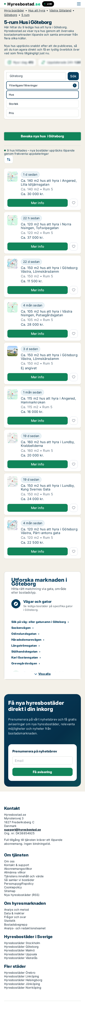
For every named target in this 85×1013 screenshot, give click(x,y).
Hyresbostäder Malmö (19, 950)
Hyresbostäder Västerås (20, 958)
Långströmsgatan (24, 645)
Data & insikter (14, 913)
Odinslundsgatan (24, 633)
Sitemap (9, 891)
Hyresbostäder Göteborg (21, 946)
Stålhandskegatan (24, 651)
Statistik (9, 920)
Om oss (9, 861)
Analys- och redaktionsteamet (25, 928)
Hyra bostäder (14, 10)
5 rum (25, 15)
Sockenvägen (21, 627)
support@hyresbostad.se (22, 829)
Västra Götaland (60, 10)
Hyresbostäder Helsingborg (23, 980)
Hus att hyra (36, 10)
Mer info (37, 203)
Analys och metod (16, 909)
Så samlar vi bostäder (19, 880)
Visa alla (44, 673)
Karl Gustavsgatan (24, 657)
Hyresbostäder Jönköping (22, 984)
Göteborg (10, 15)
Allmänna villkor (15, 872)
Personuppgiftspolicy (19, 883)
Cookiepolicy (13, 887)
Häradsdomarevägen (26, 639)
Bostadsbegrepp (15, 924)
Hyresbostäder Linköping (21, 976)
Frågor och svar (15, 917)
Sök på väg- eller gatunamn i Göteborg (38, 621)
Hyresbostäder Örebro (19, 972)
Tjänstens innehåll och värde (24, 876)
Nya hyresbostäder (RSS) (22, 895)
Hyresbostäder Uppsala (20, 954)
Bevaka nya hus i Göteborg (42, 136)
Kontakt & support (16, 865)
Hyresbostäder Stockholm (22, 943)
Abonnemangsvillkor (18, 868)
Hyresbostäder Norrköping (22, 987)
